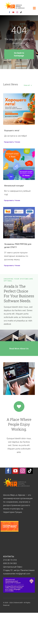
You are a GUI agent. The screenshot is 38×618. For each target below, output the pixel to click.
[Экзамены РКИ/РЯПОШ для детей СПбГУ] (19, 208)
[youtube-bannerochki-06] (9, 522)
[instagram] (17, 12)
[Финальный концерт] (19, 150)
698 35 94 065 (10, 563)
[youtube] (13, 12)
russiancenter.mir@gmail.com (16, 573)
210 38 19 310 (10, 560)
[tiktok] (21, 12)
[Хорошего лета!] (19, 95)
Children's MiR (18, 602)
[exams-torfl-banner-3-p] (19, 578)
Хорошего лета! (11, 130)
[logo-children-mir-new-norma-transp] (15, 3)
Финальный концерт (14, 185)
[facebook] (9, 12)
